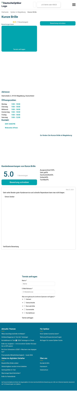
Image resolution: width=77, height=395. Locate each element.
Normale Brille (30, 306)
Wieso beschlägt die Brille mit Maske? (13, 334)
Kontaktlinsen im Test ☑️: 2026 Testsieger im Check (18, 340)
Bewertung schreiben (57, 23)
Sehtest (28, 299)
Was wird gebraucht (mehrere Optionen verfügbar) (38, 296)
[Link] (34, 4)
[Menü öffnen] (73, 4)
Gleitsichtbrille (30, 303)
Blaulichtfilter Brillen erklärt (10, 363)
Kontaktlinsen (30, 313)
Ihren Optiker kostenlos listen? (49, 334)
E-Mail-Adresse (27, 288)
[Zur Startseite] (12, 4)
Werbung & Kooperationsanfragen (51, 337)
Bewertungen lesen (8, 24)
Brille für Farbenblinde (8, 376)
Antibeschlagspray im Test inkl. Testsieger (15, 337)
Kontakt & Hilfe (44, 363)
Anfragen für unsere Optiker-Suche (51, 340)
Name (24, 280)
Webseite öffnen (11, 128)
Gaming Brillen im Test (9, 370)
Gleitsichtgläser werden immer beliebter (14, 366)
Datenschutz (44, 370)
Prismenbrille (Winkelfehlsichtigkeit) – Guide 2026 (17, 355)
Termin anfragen (27, 318)
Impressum (43, 366)
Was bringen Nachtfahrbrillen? (11, 373)
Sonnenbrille (30, 309)
